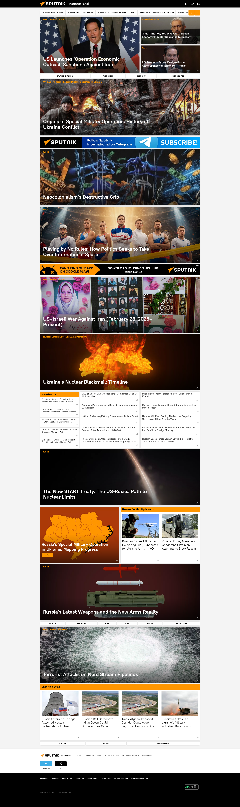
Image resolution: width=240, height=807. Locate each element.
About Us (44, 778)
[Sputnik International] (54, 7)
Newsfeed (47, 394)
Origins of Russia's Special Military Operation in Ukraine (72, 82)
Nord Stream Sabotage (55, 629)
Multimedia (147, 755)
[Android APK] (191, 787)
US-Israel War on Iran (54, 19)
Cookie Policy (92, 778)
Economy (109, 755)
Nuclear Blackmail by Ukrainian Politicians (65, 337)
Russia (99, 755)
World (144, 48)
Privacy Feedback (121, 778)
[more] (137, 70)
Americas (90, 755)
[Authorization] (186, 3)
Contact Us (79, 778)
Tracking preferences (139, 778)
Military (120, 755)
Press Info (54, 778)
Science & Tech (132, 755)
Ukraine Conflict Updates (136, 509)
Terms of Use (67, 778)
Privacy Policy (105, 778)
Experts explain (51, 687)
